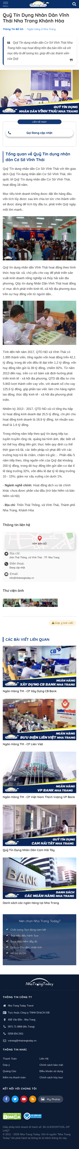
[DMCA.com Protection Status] (12, 1116)
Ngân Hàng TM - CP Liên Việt (23, 744)
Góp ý (6, 1064)
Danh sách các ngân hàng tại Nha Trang (31, 903)
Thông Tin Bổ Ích (13, 29)
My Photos (53, 1099)
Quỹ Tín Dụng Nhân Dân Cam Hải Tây (29, 850)
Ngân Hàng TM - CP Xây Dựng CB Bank (30, 691)
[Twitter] (15, 1099)
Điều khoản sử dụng (51, 1071)
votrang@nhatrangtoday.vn (22, 1040)
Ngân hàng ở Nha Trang (41, 29)
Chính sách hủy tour (51, 1077)
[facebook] (6, 1099)
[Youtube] (23, 1099)
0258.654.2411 (15, 1033)
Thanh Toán (10, 1058)
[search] (74, 4)
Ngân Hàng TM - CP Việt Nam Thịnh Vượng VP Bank (39, 797)
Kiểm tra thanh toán (14, 1077)
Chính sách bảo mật (51, 1064)
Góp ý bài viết (64, 623)
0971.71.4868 (15, 1026)
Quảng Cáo (9, 1071)
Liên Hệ (44, 1058)
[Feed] (32, 1099)
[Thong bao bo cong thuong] (33, 1116)
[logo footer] (39, 982)
